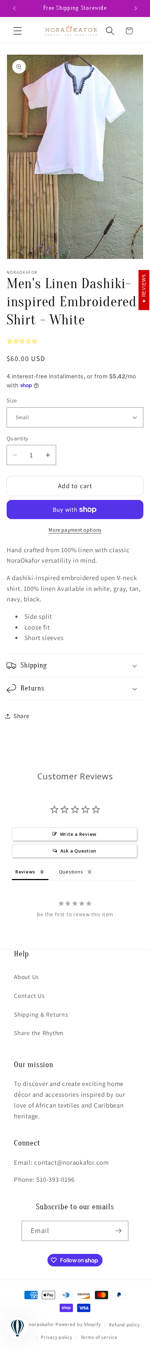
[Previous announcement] (14, 8)
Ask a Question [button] (78, 851)
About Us (26, 977)
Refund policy (124, 1324)
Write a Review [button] (78, 834)
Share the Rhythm (38, 1033)
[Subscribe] (118, 1231)
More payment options (75, 529)
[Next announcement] (135, 8)
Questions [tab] (71, 872)
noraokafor (41, 1324)
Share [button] (22, 716)
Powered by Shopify (78, 1324)
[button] (17, 30)
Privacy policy (56, 1337)
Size (12, 400)
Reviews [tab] (25, 872)
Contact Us (29, 996)
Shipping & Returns (41, 1014)
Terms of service (99, 1337)
